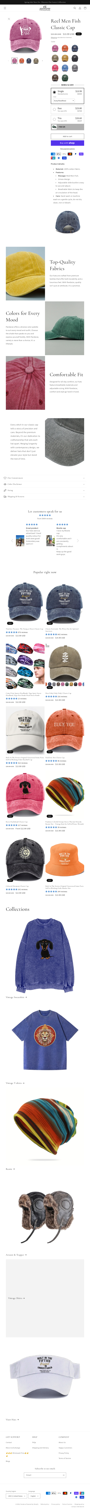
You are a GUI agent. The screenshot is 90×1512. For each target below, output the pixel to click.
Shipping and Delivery (40, 1448)
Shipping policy (79, 1504)
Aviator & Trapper (15, 1254)
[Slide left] (8, 60)
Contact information (77, 1506)
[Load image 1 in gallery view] (15, 61)
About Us (62, 1442)
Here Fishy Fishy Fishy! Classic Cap (58, 693)
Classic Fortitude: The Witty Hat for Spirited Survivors (62, 630)
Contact (9, 1442)
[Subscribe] (63, 1475)
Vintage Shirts (15, 1298)
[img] (45, 515)
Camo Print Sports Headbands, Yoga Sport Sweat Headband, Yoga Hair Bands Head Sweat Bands (23, 694)
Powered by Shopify (32, 1504)
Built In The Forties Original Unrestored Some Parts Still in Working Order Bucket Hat (64, 887)
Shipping (54, 37)
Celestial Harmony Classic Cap (17, 886)
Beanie (9, 1169)
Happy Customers (65, 1448)
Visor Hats (11, 1419)
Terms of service (67, 1504)
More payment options (67, 148)
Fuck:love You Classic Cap (55, 758)
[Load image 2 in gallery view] (22, 61)
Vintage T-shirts (14, 1083)
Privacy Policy (64, 1453)
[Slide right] (42, 60)
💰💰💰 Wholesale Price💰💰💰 (17, 1454)
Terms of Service (65, 1458)
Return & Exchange (13, 1448)
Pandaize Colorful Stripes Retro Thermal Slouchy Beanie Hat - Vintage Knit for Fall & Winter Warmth (64, 823)
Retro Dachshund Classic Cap (17, 822)
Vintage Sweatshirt (15, 997)
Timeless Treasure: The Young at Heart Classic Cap (24, 629)
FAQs (34, 1442)
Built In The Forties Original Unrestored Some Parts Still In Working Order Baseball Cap (25, 759)
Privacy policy (55, 1504)
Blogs (8, 1461)
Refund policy (45, 1504)
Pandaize (23, 1504)
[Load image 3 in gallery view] (29, 61)
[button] (5, 8)
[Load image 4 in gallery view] (36, 61)
